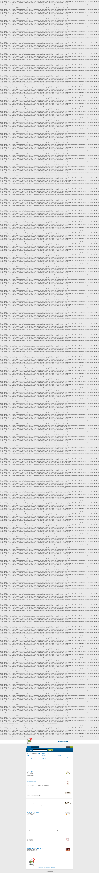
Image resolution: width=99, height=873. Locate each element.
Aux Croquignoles (30, 826)
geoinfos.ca (53, 867)
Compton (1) (59, 755)
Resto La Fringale (30, 802)
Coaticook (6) (44, 755)
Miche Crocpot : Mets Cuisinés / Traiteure (35, 848)
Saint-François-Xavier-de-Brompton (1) (63, 757)
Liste (71, 747)
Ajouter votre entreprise (63, 741)
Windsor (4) (44, 758)
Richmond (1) (44, 757)
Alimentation (43, 753)
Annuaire (29, 747)
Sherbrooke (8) (29, 758)
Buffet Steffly (30, 771)
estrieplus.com (40, 867)
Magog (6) (28, 757)
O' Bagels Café (29, 838)
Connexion (70, 741)
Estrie (48, 753)
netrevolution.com (47, 867)
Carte (68, 747)
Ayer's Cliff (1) (29, 755)
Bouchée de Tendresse (31, 781)
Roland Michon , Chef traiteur (33, 812)
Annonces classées (35, 747)
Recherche (29, 750)
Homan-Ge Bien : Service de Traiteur (34, 791)
